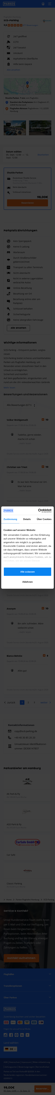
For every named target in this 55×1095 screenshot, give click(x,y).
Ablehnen (27, 581)
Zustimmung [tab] (10, 519)
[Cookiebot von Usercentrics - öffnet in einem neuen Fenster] (38, 511)
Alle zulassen (27, 571)
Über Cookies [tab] (44, 519)
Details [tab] (27, 519)
